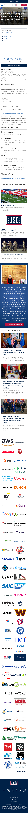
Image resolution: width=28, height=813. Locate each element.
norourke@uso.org (8, 35)
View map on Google (14, 65)
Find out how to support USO (14, 324)
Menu (4, 5)
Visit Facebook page (8, 39)
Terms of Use (14, 801)
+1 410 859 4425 (8, 33)
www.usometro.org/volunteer (8, 113)
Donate (24, 5)
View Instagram (7, 40)
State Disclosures (14, 802)
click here (20, 113)
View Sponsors (21, 771)
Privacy (14, 799)
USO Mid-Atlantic (14, 1)
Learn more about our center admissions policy (13, 178)
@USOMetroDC (7, 37)
